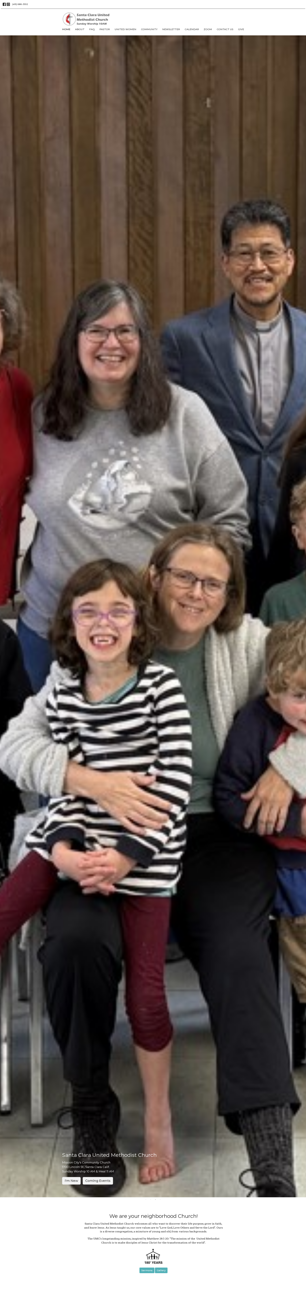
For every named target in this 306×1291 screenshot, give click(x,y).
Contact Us (225, 29)
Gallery (161, 1270)
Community (149, 29)
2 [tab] (150, 1199)
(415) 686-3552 (20, 4)
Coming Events (97, 1181)
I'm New (71, 1181)
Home (66, 29)
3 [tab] (155, 1199)
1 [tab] (145, 1199)
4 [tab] (160, 1199)
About (79, 29)
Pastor (104, 29)
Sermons (147, 1270)
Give (241, 29)
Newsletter (171, 29)
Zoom (208, 29)
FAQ (92, 29)
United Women (125, 29)
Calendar (192, 29)
